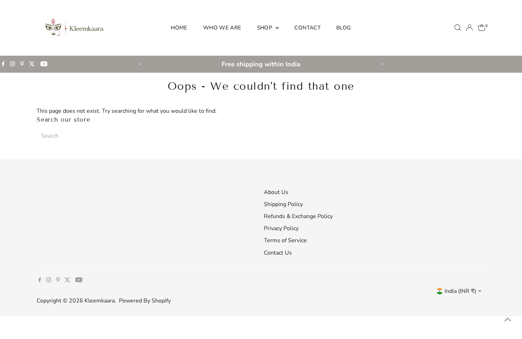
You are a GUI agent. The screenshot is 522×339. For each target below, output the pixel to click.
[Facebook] (3, 64)
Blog (343, 27)
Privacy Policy (281, 228)
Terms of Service (285, 240)
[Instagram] (12, 64)
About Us (276, 192)
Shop (265, 27)
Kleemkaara (100, 301)
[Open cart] (481, 27)
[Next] (382, 64)
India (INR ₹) (460, 291)
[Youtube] (44, 64)
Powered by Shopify (145, 301)
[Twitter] (32, 64)
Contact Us (278, 253)
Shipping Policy (283, 204)
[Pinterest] (22, 64)
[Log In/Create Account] (469, 27)
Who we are (222, 27)
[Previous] (140, 64)
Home (179, 27)
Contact (307, 27)
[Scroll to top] (508, 319)
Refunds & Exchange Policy (298, 216)
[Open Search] (458, 27)
